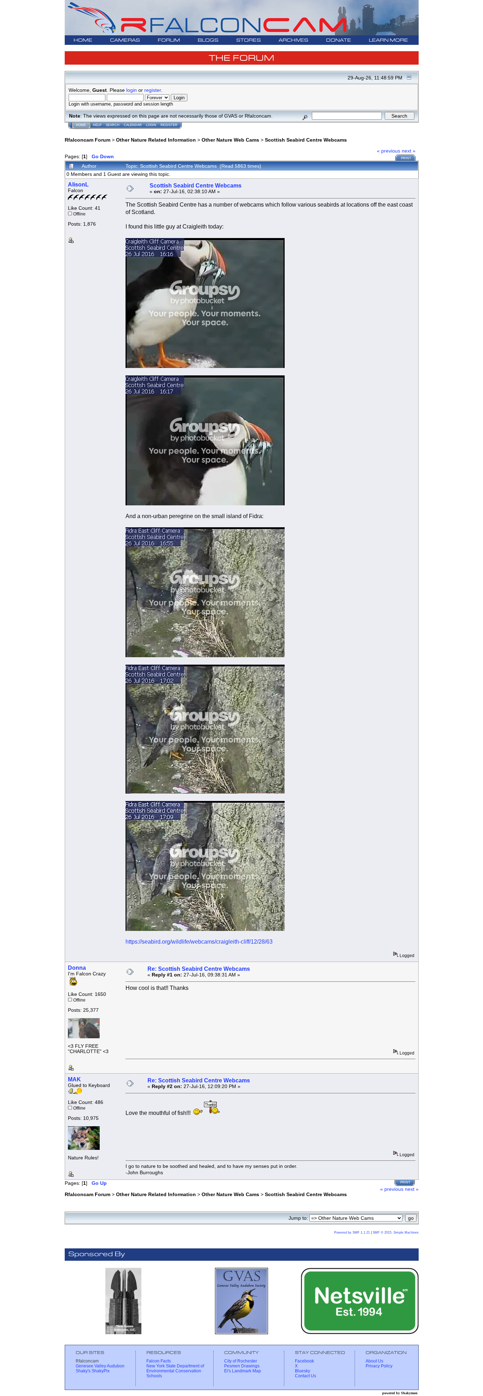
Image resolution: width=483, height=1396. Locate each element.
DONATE (338, 40)
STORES (248, 40)
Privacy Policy (379, 1366)
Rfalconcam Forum (87, 140)
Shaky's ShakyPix (93, 1370)
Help (97, 125)
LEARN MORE (388, 40)
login (131, 90)
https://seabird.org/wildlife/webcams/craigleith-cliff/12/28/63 (199, 942)
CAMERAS (125, 40)
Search (113, 125)
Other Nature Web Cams (230, 140)
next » (408, 151)
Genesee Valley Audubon (100, 1366)
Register (169, 125)
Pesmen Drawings (242, 1366)
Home (81, 125)
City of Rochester (240, 1361)
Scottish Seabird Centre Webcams (306, 140)
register (152, 90)
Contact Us (305, 1375)
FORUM (169, 40)
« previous (388, 151)
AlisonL (78, 185)
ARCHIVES (293, 40)
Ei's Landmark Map (242, 1370)
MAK (74, 1079)
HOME (83, 40)
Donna (77, 968)
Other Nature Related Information (156, 140)
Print (406, 158)
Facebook (304, 1361)
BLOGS (208, 40)
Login (151, 125)
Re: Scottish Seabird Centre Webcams (198, 969)
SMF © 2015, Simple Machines (396, 1232)
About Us (374, 1361)
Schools (154, 1375)
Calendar (133, 125)
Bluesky (302, 1370)
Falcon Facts (158, 1361)
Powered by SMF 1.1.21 (352, 1232)
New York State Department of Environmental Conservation (175, 1368)
